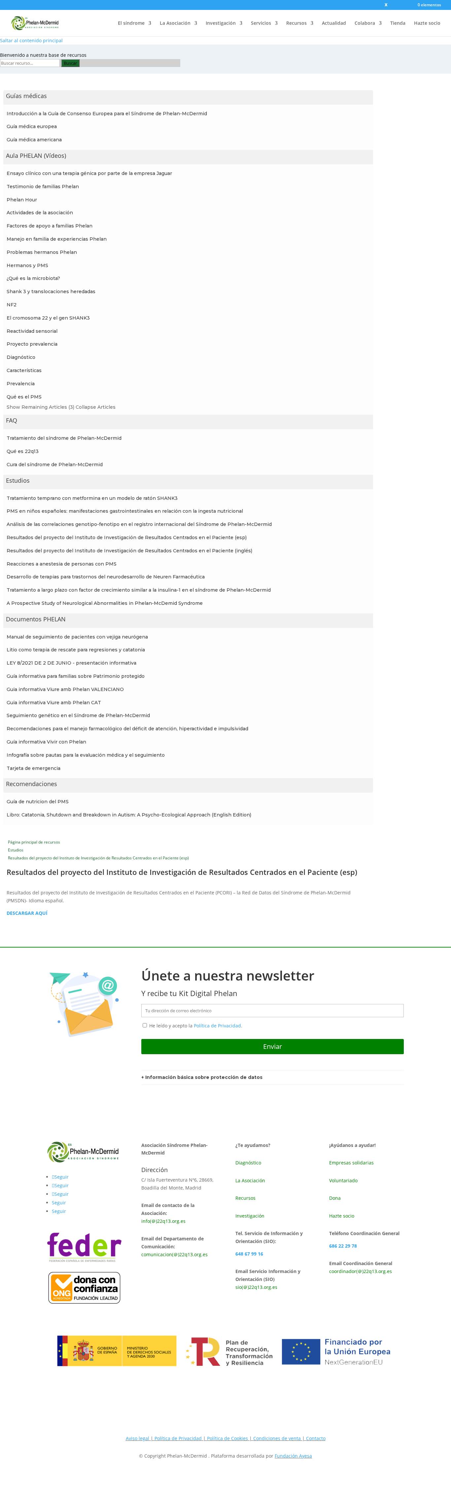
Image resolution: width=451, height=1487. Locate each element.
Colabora (365, 23)
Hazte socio (427, 23)
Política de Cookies (227, 1438)
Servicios (261, 23)
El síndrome (131, 23)
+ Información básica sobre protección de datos (201, 1077)
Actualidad (334, 23)
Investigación (221, 23)
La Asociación (175, 23)
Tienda (397, 23)
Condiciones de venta (277, 1438)
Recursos (296, 23)
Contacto (316, 1438)
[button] (188, 97)
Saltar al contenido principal (31, 40)
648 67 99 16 (249, 1254)
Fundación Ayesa (293, 1456)
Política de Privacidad (217, 1025)
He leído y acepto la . (195, 1025)
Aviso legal (137, 1438)
